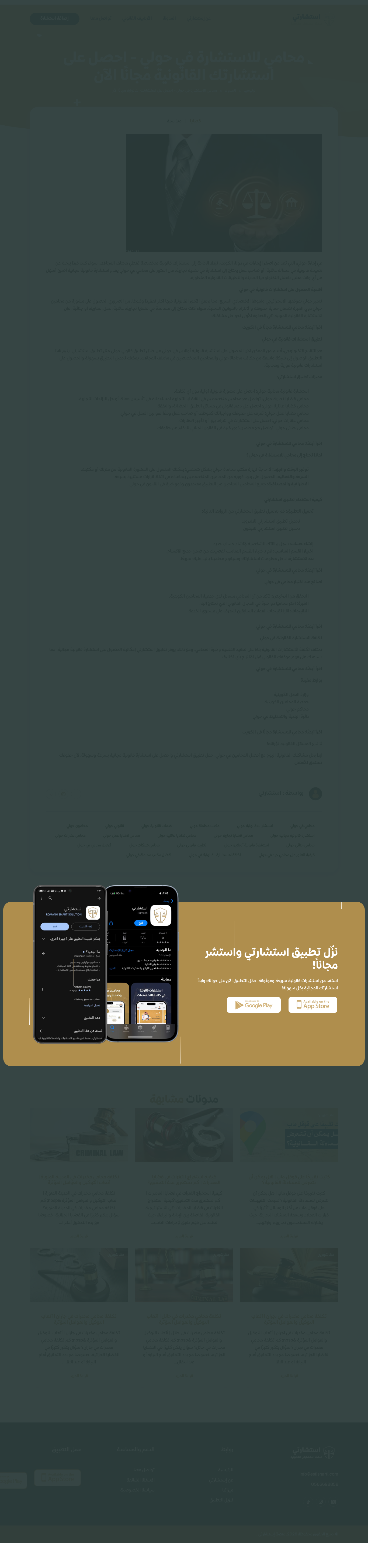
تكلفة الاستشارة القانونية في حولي (215, 855)
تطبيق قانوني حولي (191, 845)
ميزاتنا (227, 1490)
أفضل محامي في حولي (94, 845)
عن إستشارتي (199, 18)
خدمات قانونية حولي (156, 826)
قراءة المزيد (289, 1236)
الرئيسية (250, 90)
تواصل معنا (101, 18)
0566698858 (324, 1485)
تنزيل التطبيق (221, 1500)
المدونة (169, 18)
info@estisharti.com (319, 1474)
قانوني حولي (114, 826)
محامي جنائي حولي (300, 845)
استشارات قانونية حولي (255, 826)
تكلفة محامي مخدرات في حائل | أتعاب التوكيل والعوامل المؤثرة (184, 1319)
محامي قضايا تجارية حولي (233, 836)
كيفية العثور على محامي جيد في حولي (287, 855)
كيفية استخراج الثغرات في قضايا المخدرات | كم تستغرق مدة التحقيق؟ (184, 1180)
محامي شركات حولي (144, 845)
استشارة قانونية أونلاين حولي (246, 845)
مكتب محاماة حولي (205, 826)
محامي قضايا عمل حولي (121, 836)
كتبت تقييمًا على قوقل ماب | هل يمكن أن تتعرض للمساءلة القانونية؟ (289, 1180)
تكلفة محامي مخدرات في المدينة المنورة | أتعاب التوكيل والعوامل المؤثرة (79, 1180)
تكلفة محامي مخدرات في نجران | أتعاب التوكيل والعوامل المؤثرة (289, 1319)
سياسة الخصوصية (137, 1490)
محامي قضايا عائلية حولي (177, 836)
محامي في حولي (302, 826)
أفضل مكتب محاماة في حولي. (148, 855)
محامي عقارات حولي (70, 836)
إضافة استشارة (54, 18)
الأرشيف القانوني (137, 18)
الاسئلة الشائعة (141, 1480)
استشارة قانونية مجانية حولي (292, 836)
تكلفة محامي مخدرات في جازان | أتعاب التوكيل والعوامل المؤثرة (79, 1319)
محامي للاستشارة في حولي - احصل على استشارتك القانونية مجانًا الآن (164, 90)
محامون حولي (77, 826)
